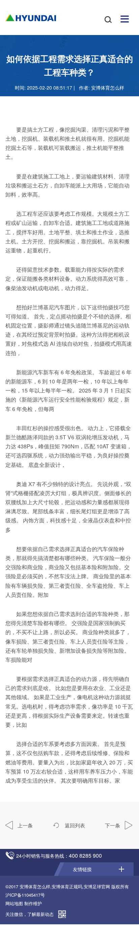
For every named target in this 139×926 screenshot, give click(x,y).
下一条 (113, 825)
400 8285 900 (85, 855)
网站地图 (14, 903)
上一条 (24, 825)
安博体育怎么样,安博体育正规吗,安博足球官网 (65, 886)
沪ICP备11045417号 (25, 895)
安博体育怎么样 (30, 18)
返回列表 (74, 825)
